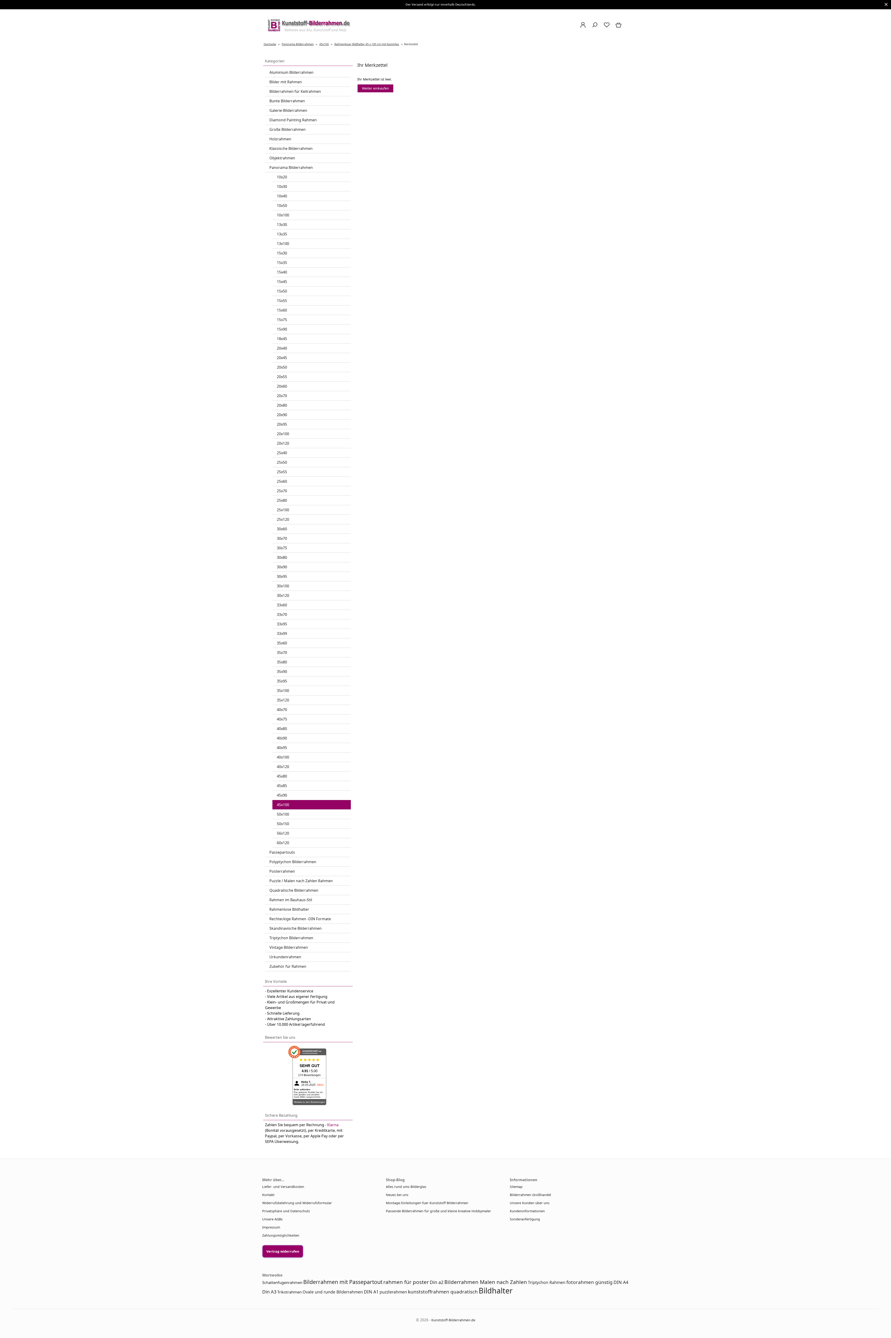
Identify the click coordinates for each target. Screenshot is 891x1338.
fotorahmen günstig (589, 1282)
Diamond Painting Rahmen (293, 119)
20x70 (282, 395)
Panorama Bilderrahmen (291, 167)
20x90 (282, 414)
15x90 (282, 329)
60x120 (283, 842)
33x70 (282, 614)
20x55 (282, 376)
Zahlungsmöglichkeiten (280, 1235)
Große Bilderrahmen (287, 129)
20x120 (283, 443)
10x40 (282, 196)
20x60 (282, 386)
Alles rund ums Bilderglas (406, 1186)
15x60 (282, 310)
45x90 (282, 795)
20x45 (282, 357)
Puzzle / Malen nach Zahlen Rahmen (301, 880)
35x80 (282, 662)
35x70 (282, 652)
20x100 (283, 433)
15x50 (282, 291)
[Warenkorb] (619, 27)
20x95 (282, 424)
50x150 (283, 823)
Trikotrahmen (289, 1292)
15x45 (282, 281)
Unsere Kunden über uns (529, 1203)
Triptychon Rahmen (546, 1282)
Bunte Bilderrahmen (287, 100)
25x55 (282, 471)
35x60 (282, 643)
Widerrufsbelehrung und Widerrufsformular (297, 1203)
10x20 (282, 177)
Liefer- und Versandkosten (283, 1186)
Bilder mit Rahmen (285, 81)
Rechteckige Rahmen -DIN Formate (300, 918)
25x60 (282, 481)
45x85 (282, 785)
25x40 (282, 452)
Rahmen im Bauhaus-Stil (290, 899)
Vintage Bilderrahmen (288, 947)
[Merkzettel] (607, 27)
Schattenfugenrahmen (282, 1282)
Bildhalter (496, 1291)
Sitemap (516, 1186)
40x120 (283, 766)
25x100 (283, 509)
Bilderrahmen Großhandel (530, 1195)
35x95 (282, 681)
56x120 (283, 833)
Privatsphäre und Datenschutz (286, 1211)
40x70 (282, 709)
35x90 (282, 671)
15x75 (282, 319)
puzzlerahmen (393, 1292)
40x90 (282, 738)
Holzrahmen (280, 139)
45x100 (283, 804)
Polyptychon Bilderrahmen (292, 861)
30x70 (282, 538)
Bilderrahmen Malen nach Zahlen (485, 1282)
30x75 (282, 547)
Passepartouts (282, 852)
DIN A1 (371, 1292)
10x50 (282, 205)
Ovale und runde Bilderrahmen (333, 1292)
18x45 (282, 338)
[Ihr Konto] (583, 27)
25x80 (282, 500)
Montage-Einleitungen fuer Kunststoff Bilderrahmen (427, 1203)
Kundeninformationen (527, 1211)
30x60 (282, 528)
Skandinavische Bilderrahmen (295, 928)
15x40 (282, 272)
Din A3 (269, 1292)
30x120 (283, 595)
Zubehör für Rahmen (287, 966)
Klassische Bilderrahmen (291, 148)
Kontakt (268, 1195)
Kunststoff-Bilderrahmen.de (453, 1320)
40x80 (282, 728)
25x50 (282, 462)
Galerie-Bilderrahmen (288, 110)
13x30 (282, 224)
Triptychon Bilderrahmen (291, 937)
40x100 (283, 757)
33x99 (282, 633)
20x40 (282, 348)
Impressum (271, 1227)
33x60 (282, 605)
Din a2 (436, 1282)
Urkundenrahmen (285, 956)
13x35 (282, 234)
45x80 (282, 776)
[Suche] (595, 27)
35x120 (283, 700)
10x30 (282, 186)
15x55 (282, 300)
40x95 (282, 747)
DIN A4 (620, 1282)
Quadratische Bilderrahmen (293, 890)
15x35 (282, 262)
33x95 (282, 624)
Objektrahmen (282, 158)
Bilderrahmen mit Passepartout (342, 1282)
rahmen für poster (406, 1282)
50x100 (283, 814)
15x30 (282, 253)
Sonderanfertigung (525, 1219)
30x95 (282, 576)
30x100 (283, 586)
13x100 (283, 243)
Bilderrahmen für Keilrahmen (295, 91)
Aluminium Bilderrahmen (291, 72)
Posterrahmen (282, 871)
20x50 (282, 367)
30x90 (282, 566)
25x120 (283, 519)
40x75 (282, 719)
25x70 (282, 490)
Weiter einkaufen (375, 88)
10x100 (283, 215)
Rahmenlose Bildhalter (289, 909)
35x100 (283, 690)
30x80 (282, 557)
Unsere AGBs (272, 1219)
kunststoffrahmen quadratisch (443, 1291)
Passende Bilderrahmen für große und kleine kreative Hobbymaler (438, 1211)
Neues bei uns (397, 1195)
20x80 (282, 405)
